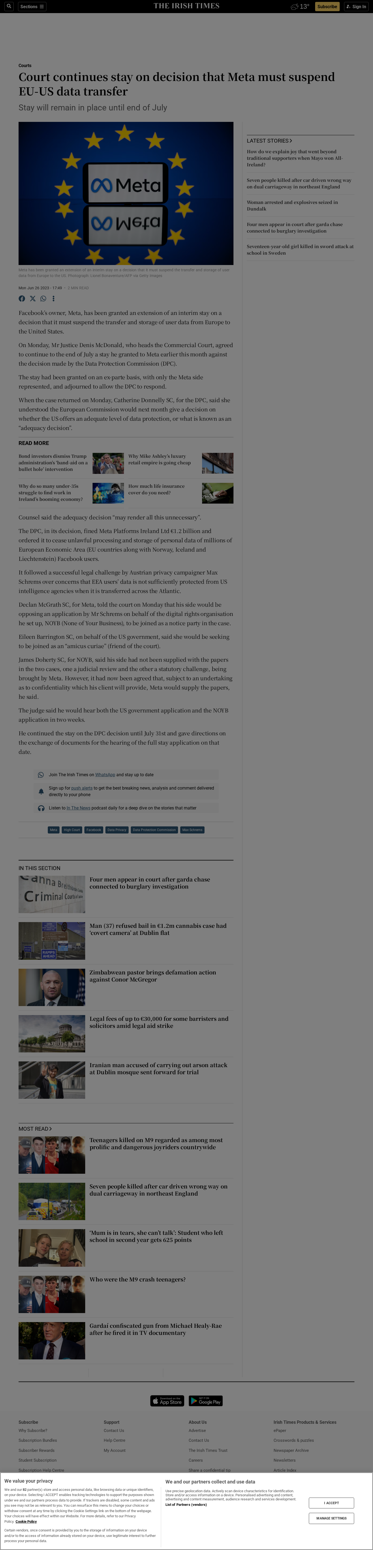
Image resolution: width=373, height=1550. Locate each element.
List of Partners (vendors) (186, 1505)
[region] (186, 1511)
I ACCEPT (331, 1503)
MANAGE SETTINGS (331, 1518)
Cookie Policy (26, 1521)
